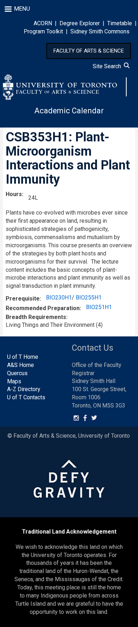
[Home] (65, 87)
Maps (14, 381)
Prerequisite (23, 298)
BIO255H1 (89, 297)
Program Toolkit (43, 31)
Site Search (108, 66)
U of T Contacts (26, 397)
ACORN (43, 23)
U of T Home (22, 356)
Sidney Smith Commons (100, 31)
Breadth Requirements (36, 317)
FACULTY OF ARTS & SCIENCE (88, 51)
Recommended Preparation (43, 308)
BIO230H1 (59, 297)
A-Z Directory (23, 389)
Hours (14, 194)
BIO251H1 (99, 307)
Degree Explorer (79, 23)
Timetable (119, 23)
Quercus (17, 373)
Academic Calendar (69, 110)
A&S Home (20, 365)
